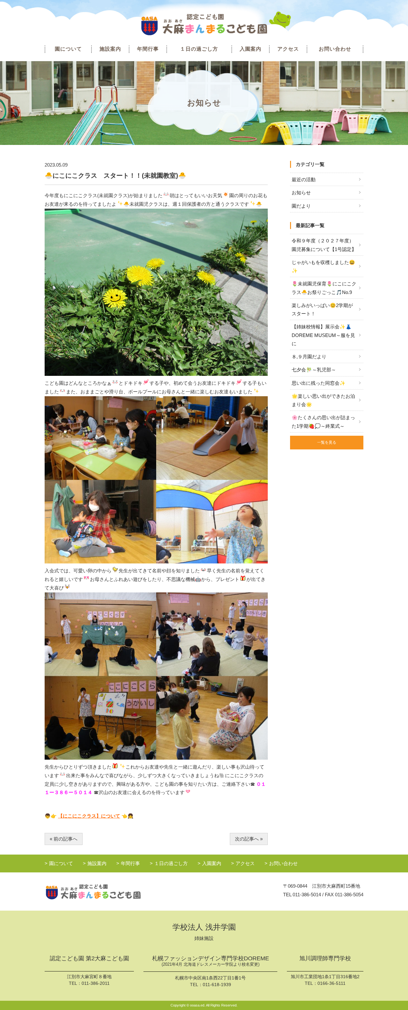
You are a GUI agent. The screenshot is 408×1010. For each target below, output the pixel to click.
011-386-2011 (96, 983)
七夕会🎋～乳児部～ (314, 369)
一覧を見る (326, 442)
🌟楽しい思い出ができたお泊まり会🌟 (323, 400)
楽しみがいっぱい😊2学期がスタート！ (322, 309)
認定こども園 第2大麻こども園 (89, 959)
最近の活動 (304, 179)
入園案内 (250, 49)
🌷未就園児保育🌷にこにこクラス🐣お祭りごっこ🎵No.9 (324, 288)
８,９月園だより (309, 356)
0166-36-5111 (331, 983)
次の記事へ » (249, 839)
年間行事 (148, 49)
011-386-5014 (307, 894)
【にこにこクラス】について (89, 816)
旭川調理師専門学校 (325, 959)
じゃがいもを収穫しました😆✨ (323, 266)
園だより (301, 206)
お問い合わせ (335, 49)
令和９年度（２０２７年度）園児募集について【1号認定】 (324, 245)
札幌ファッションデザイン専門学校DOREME (210, 961)
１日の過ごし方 (199, 49)
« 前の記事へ (63, 839)
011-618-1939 (217, 984)
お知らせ (301, 192)
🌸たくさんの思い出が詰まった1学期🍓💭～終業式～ (323, 421)
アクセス (288, 49)
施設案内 (110, 49)
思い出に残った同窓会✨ (319, 383)
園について (68, 49)
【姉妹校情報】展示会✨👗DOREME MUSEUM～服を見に (323, 335)
